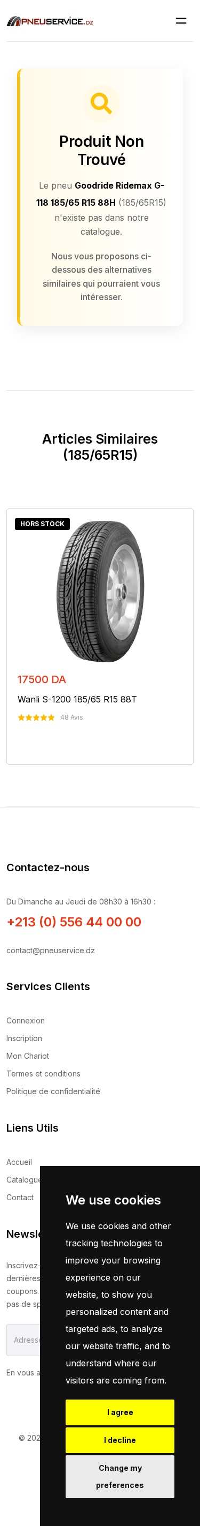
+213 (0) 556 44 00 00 (73, 922)
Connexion (25, 1020)
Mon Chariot (27, 1055)
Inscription (24, 1038)
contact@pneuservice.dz (50, 950)
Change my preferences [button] (120, 1476)
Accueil (19, 1161)
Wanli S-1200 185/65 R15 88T (77, 699)
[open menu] (181, 20)
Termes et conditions (43, 1073)
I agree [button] (120, 1412)
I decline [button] (120, 1440)
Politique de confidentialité (53, 1091)
